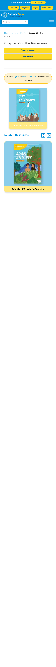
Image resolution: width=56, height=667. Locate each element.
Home (7, 33)
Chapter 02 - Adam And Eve (28, 188)
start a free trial (29, 76)
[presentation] (43, 135)
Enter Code (46, 7)
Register (25, 7)
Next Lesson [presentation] (28, 56)
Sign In (16, 76)
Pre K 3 (23, 33)
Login (35, 7)
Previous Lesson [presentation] (28, 50)
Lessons (15, 33)
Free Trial (13, 7)
